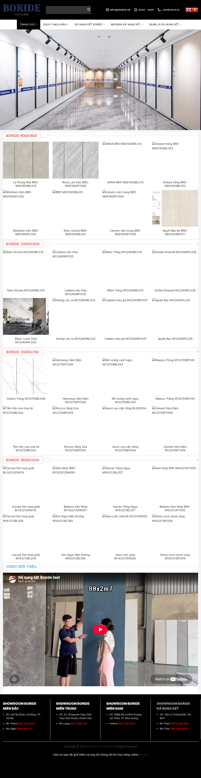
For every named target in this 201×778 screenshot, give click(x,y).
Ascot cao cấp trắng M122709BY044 (125, 448)
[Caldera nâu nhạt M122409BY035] (76, 268)
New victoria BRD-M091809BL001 (75, 232)
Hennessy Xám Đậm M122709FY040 (76, 400)
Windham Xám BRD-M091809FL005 (26, 232)
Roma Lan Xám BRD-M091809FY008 (75, 184)
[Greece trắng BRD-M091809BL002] (175, 160)
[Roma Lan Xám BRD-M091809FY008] (76, 160)
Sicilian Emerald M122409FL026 (175, 290)
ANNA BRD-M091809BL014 (125, 182)
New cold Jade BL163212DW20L (125, 556)
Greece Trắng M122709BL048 (25, 398)
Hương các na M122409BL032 (75, 338)
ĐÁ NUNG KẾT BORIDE (88, 24)
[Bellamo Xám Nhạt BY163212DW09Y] (76, 484)
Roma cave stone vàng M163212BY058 (175, 556)
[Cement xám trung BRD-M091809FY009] (125, 208)
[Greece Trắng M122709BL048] (26, 376)
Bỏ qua (143, 754)
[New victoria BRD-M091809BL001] (76, 208)
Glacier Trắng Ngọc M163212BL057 (125, 508)
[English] (188, 10)
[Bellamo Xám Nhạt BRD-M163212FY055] (175, 484)
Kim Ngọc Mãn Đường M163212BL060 (75, 556)
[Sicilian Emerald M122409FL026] (175, 268)
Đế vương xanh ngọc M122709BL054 (125, 400)
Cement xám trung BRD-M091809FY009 (125, 232)
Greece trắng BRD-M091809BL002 (175, 184)
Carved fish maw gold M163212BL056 (26, 556)
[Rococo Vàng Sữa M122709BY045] (76, 424)
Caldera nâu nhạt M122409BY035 (76, 292)
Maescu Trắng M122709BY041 (175, 398)
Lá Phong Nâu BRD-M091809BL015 (26, 184)
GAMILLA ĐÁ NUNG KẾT (164, 24)
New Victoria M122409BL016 (26, 290)
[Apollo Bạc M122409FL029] (175, 316)
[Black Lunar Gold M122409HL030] (26, 316)
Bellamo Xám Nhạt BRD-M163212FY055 (175, 508)
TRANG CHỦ (27, 24)
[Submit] (89, 10)
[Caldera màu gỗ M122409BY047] (125, 316)
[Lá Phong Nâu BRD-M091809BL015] (26, 160)
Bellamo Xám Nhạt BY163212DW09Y (75, 508)
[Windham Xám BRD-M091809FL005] (26, 208)
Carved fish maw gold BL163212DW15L (26, 508)
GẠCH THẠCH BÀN (54, 24)
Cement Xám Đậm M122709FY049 (175, 448)
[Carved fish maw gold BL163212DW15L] (26, 484)
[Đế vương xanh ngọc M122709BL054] (125, 376)
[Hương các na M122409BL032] (76, 316)
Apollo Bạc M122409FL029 (175, 338)
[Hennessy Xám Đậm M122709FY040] (76, 376)
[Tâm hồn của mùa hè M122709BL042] (26, 424)
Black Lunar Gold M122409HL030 (26, 340)
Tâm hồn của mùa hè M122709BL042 (26, 448)
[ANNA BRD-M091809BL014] (125, 160)
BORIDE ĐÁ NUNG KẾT (100, 746)
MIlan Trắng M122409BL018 (125, 290)
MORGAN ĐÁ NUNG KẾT (126, 24)
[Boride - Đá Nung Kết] (21, 9)
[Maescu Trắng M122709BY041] (175, 376)
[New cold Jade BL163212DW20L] (125, 532)
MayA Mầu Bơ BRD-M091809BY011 (175, 232)
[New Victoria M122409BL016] (26, 268)
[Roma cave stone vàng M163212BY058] (175, 532)
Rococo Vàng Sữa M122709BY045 (75, 448)
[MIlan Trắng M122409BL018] (125, 268)
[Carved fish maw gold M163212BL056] (26, 532)
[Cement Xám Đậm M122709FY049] (175, 424)
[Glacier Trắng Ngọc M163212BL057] (125, 484)
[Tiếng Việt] (195, 10)
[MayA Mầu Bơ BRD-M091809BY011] (175, 208)
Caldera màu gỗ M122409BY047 (125, 338)
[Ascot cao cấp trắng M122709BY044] (125, 424)
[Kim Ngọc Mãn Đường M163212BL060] (76, 532)
